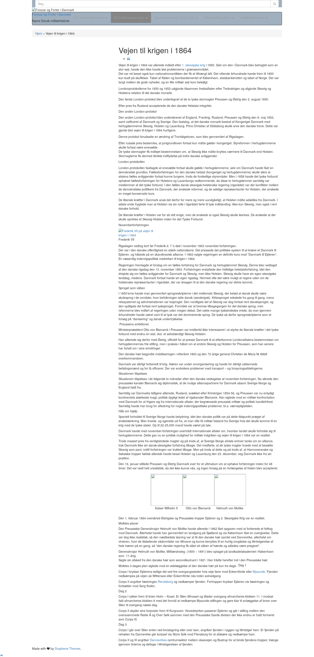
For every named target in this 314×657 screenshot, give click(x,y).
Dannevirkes (158, 640)
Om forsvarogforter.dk (89, 17)
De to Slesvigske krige (129, 17)
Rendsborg (165, 581)
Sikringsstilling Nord (218, 17)
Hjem (38, 33)
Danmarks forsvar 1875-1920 (174, 17)
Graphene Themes (67, 648)
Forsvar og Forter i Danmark (51, 14)
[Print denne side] (128, 58)
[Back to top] (1, 655)
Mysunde (259, 571)
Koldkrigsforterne (253, 17)
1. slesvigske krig (193, 65)
